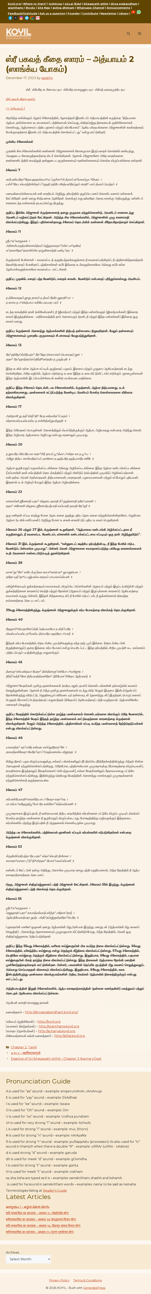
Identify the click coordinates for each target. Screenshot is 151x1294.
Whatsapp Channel (90, 7)
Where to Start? (35, 3)
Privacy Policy (59, 1280)
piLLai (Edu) (73, 3)
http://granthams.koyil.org (59, 1026)
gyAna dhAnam (63, 7)
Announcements (118, 7)
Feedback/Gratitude (22, 13)
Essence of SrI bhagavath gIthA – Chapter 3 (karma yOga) (56, 1059)
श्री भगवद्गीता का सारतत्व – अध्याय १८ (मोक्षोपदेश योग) (37, 1213)
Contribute (90, 13)
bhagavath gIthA (96, 3)
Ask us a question (52, 13)
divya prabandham (123, 3)
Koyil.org (14, 3)
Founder (74, 13)
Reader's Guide (55, 1190)
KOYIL (18, 31)
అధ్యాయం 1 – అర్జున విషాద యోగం (27, 1207)
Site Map (44, 7)
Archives (12, 1252)
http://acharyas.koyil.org (56, 1031)
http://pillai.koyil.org (69, 1036)
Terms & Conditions (87, 1280)
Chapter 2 (19, 1047)
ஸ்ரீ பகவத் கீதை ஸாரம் (20, 99)
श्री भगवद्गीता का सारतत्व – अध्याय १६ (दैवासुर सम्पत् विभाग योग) (43, 1226)
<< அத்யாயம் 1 (15, 108)
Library (124, 13)
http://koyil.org (49, 1022)
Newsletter (108, 13)
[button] (128, 34)
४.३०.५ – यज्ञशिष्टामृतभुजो (26, 1053)
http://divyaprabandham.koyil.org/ (51, 1012)
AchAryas (55, 3)
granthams (16, 7)
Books (30, 7)
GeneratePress (94, 1288)
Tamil (32, 1047)
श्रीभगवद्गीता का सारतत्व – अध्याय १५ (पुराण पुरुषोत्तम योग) (40, 1232)
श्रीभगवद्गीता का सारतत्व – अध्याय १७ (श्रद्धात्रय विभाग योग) (41, 1219)
